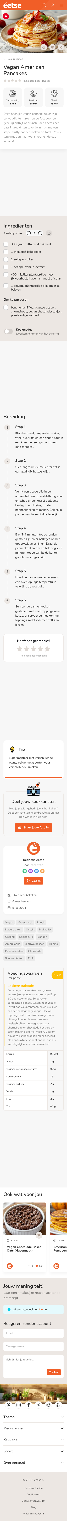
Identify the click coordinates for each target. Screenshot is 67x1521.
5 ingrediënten (14, 958)
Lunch (40, 922)
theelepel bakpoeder (26, 252)
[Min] (29, 233)
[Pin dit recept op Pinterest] (6, 16)
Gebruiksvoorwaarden (33, 1501)
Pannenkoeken (14, 951)
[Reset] (49, 233)
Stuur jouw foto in (36, 827)
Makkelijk (45, 929)
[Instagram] (18, 1405)
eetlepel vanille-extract (27, 267)
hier (41, 1309)
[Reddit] (48, 1405)
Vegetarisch (25, 922)
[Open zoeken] (44, 5)
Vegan (9, 922)
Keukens (10, 1439)
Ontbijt (30, 929)
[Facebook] (28, 1405)
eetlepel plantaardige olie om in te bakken (35, 288)
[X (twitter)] (38, 1405)
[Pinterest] (8, 1405)
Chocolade (34, 951)
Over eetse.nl (14, 1462)
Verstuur (54, 1372)
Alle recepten (15, 59)
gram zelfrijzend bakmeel (31, 244)
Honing (53, 944)
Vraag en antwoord (33, 1513)
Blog (33, 1507)
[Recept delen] (61, 47)
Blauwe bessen (34, 944)
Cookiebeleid (33, 1494)
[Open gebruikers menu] (53, 5)
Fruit (31, 958)
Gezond (10, 937)
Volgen (36, 881)
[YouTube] (58, 1405)
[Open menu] (61, 5)
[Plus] (40, 233)
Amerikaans (12, 944)
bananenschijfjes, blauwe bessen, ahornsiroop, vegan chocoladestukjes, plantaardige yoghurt (36, 311)
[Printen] (44, 47)
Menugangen (13, 1428)
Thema (9, 1416)
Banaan (42, 937)
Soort (8, 1451)
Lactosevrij (26, 937)
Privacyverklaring (34, 1488)
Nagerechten (13, 929)
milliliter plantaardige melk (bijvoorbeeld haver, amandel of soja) (36, 276)
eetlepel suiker (22, 259)
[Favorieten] (52, 47)
